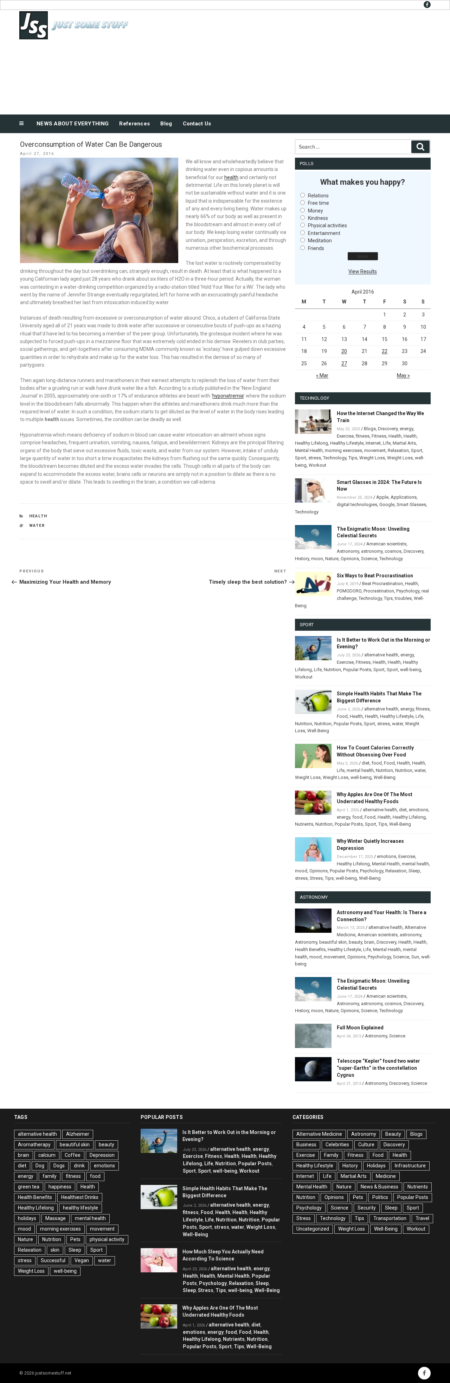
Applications (404, 497)
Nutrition (332, 669)
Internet (373, 443)
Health (38, 516)
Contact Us (197, 123)
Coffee (73, 1155)
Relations (318, 195)
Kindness (318, 218)
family (50, 1176)
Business (306, 1144)
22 (384, 351)
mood (301, 870)
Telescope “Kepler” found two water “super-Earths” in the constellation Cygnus (378, 1068)
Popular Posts (357, 669)
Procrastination (379, 591)
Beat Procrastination (382, 583)
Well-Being (318, 730)
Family (331, 1155)
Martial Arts (404, 443)
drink (79, 1165)
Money (315, 211)
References (134, 123)
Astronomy (348, 551)
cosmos (393, 551)
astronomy (371, 551)
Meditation (320, 240)
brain (369, 942)
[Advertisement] (296, 60)
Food (342, 716)
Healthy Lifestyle (347, 443)
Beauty (393, 1134)
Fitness (379, 436)
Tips (352, 457)
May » (403, 375)
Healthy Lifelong (311, 443)
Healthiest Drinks (79, 1197)
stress (314, 457)
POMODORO (349, 591)
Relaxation (398, 450)
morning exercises (343, 450)
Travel (422, 1218)
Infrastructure (410, 1165)
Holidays (376, 1165)
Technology (334, 457)
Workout (317, 465)
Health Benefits (310, 949)
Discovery (388, 428)
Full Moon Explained (360, 1027)
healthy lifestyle (80, 1208)
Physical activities (327, 225)
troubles (403, 598)
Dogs (59, 1165)
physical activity (107, 1239)
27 (344, 363)
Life (387, 443)
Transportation (389, 1218)
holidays (27, 1218)
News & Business (379, 1186)
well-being (410, 669)
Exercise (345, 436)
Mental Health (309, 450)
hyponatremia (228, 396)
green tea (28, 1186)
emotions (418, 809)
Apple (382, 497)
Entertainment (324, 233)
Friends (316, 248)
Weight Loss (372, 457)
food (377, 763)
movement (375, 450)
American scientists (386, 543)
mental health (360, 770)
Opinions (350, 558)
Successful (53, 1260)
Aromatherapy (34, 1144)
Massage (55, 1218)
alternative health (381, 654)
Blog (166, 123)
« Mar (322, 375)
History (302, 558)
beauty (355, 942)
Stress (316, 878)
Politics (380, 1197)
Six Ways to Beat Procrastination (375, 575)
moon (317, 558)
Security (367, 1208)
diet (365, 763)
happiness (60, 1186)
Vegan (82, 1260)
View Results (362, 271)
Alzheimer (77, 1134)
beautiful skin (333, 942)
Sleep (414, 870)
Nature (332, 558)
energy (406, 428)
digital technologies (357, 504)
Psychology (407, 591)
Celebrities (337, 1144)
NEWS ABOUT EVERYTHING (73, 123)
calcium (47, 1155)
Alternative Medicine (319, 1134)
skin (55, 1250)
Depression (102, 1155)
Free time (318, 203)
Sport (416, 450)
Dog (40, 1165)
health (231, 177)
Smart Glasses (411, 504)
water (37, 525)
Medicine (386, 1176)
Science (369, 558)
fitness (362, 436)
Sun (415, 956)
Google (386, 504)
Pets (75, 1239)
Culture (366, 1144)
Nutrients (304, 824)
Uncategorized (312, 1229)
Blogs (370, 428)
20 (344, 351)
